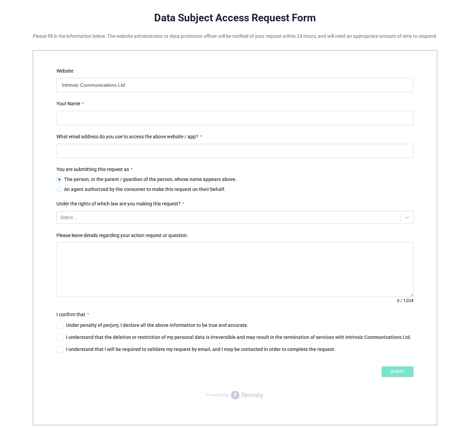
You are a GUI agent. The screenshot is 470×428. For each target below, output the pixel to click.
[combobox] (60, 217)
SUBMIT (397, 371)
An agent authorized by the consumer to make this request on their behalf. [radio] (145, 189)
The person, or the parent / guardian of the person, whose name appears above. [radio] (150, 179)
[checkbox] (234, 325)
